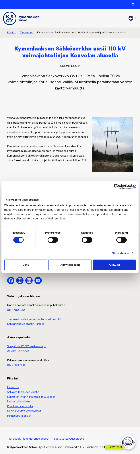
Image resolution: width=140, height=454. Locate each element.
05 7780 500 (16, 365)
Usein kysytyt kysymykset (24, 411)
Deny (25, 264)
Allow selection (70, 264)
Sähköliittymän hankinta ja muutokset (31, 396)
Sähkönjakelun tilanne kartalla (25, 324)
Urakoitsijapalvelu (18, 401)
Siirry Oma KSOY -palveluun (25, 346)
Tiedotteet (26, 32)
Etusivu (11, 32)
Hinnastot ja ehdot (19, 415)
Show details (120, 253)
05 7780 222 (16, 309)
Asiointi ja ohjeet (18, 351)
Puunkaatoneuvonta (20, 406)
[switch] (53, 240)
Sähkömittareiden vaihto (23, 392)
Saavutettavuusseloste (69, 438)
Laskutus (13, 387)
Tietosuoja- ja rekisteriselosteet (28, 438)
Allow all (114, 264)
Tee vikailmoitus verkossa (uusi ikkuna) (32, 319)
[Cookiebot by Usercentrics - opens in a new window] (120, 186)
